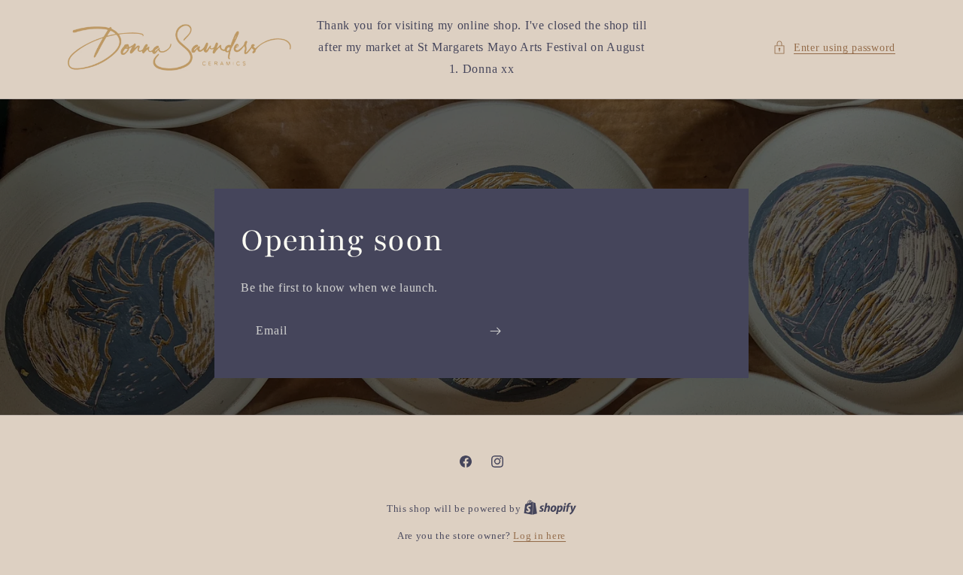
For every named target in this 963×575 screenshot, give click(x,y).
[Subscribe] (495, 330)
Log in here (539, 535)
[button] (834, 47)
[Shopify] (550, 508)
